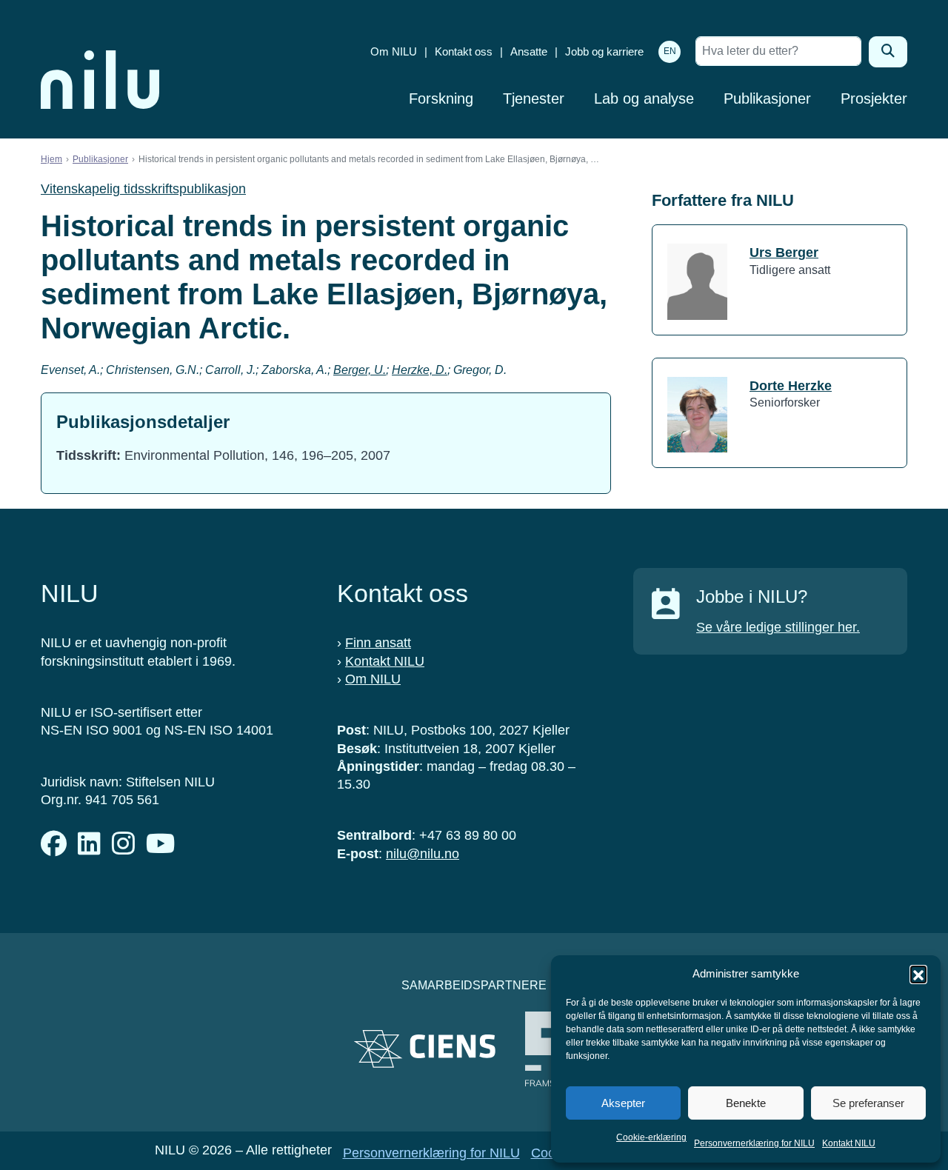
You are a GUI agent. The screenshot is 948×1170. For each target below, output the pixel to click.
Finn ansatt (378, 642)
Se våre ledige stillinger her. (778, 627)
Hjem (51, 159)
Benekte (746, 1103)
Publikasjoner (767, 98)
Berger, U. (359, 370)
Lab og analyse (644, 98)
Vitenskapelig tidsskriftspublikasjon (143, 188)
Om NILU (393, 51)
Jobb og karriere (604, 51)
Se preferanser (868, 1103)
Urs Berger (784, 252)
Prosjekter (874, 98)
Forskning (441, 98)
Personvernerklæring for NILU (754, 1143)
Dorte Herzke (791, 385)
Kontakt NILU (848, 1143)
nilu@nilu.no (422, 853)
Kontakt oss (464, 51)
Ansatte (528, 51)
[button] (918, 973)
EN (670, 51)
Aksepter (623, 1103)
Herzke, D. (419, 370)
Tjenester (533, 98)
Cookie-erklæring (651, 1137)
